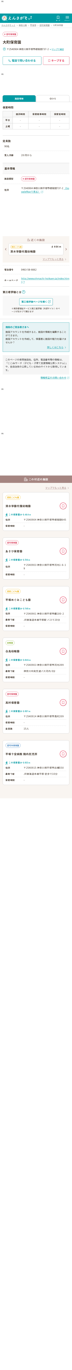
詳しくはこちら (55, 347)
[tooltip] (14, 292)
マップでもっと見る (53, 259)
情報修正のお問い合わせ (53, 377)
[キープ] (63, 506)
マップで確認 (58, 49)
